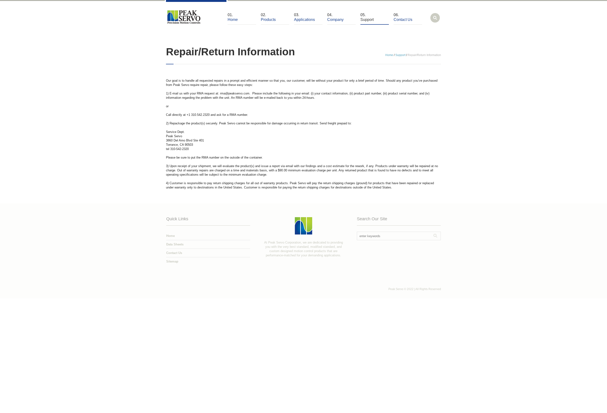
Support (400, 55)
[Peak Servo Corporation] (184, 16)
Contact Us (174, 253)
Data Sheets (175, 244)
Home (389, 55)
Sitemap (172, 261)
